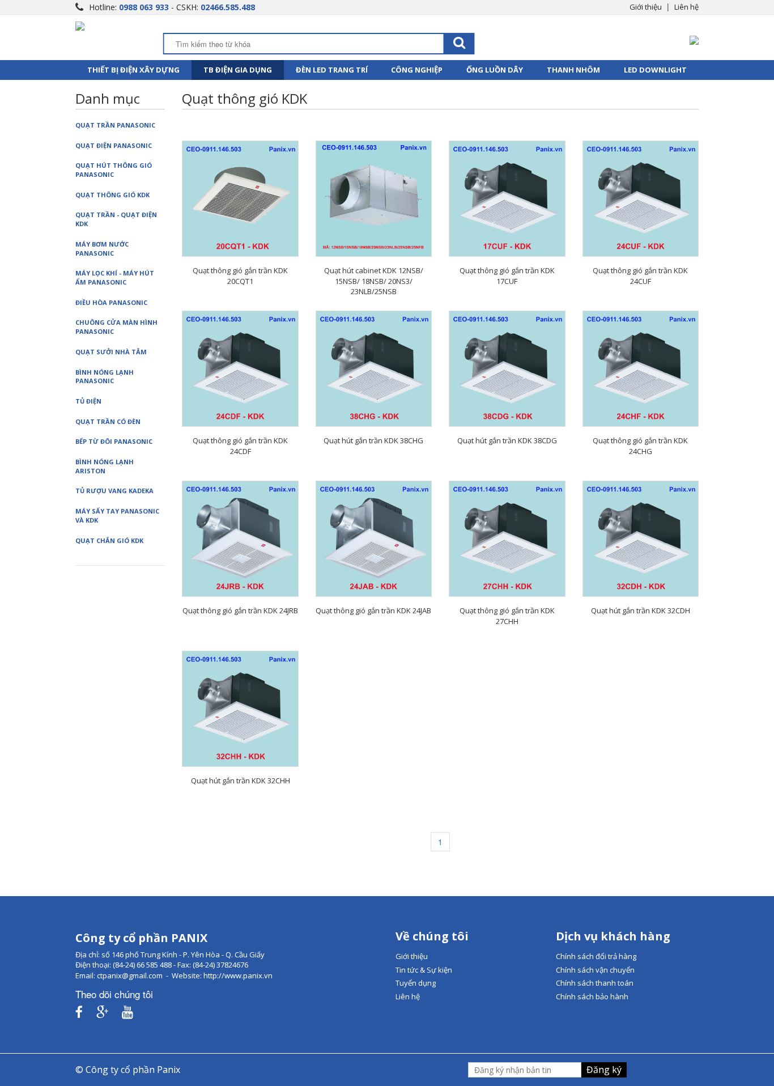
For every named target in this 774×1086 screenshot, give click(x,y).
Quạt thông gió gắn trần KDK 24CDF (240, 445)
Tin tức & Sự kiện (423, 970)
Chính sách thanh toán (594, 983)
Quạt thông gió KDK (112, 194)
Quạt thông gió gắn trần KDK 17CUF (507, 275)
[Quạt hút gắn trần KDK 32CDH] (640, 539)
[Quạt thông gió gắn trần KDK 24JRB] (240, 539)
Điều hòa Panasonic (111, 302)
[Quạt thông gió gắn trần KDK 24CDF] (240, 369)
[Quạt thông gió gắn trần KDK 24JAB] (374, 539)
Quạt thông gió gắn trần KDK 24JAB (373, 610)
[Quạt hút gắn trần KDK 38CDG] (507, 369)
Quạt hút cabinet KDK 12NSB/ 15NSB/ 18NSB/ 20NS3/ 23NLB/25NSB (373, 280)
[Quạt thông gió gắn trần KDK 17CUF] (507, 199)
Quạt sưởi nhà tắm (111, 351)
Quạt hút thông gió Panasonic (113, 170)
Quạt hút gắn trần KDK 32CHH (240, 780)
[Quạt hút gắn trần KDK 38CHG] (374, 369)
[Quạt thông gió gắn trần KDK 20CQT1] (240, 199)
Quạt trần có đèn (108, 421)
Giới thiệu (646, 7)
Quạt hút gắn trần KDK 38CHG (373, 440)
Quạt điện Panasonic (113, 145)
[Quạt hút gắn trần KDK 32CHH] (240, 709)
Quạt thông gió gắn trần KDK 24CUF (640, 275)
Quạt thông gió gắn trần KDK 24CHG (640, 445)
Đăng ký (604, 1069)
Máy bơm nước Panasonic (102, 248)
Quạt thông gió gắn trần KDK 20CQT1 (240, 275)
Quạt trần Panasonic (115, 125)
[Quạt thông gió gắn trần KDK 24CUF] (640, 199)
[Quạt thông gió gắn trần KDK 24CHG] (640, 369)
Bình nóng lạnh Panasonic (104, 376)
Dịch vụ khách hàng (613, 936)
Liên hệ (686, 7)
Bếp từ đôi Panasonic (113, 441)
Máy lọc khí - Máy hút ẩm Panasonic (114, 277)
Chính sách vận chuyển (595, 970)
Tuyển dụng (415, 983)
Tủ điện (88, 401)
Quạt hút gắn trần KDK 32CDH (640, 610)
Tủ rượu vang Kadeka (114, 490)
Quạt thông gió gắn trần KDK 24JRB (240, 610)
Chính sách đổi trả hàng (596, 956)
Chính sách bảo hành (592, 996)
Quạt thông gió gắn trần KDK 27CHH (507, 615)
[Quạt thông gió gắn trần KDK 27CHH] (507, 539)
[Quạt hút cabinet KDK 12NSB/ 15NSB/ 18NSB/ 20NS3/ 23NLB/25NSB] (374, 199)
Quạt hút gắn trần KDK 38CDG (507, 440)
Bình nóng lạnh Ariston (104, 466)
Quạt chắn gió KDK (109, 540)
